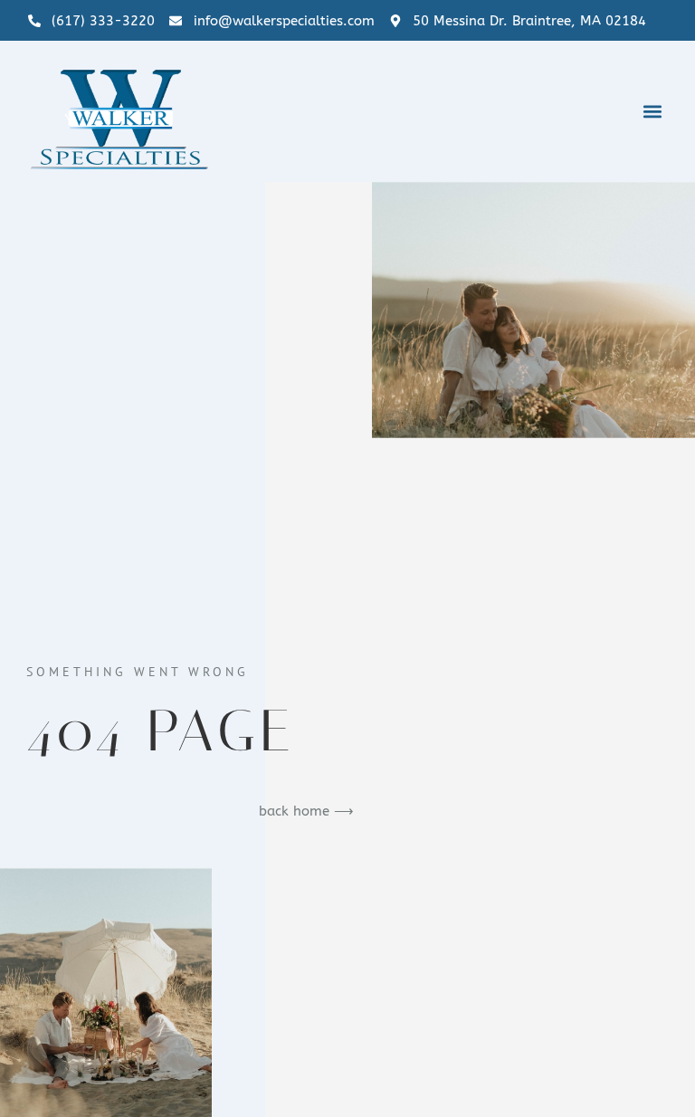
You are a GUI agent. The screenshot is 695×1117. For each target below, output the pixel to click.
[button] (652, 111)
